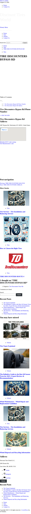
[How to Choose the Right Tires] (16, 242)
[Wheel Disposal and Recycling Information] (16, 446)
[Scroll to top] (0, 513)
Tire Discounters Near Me (16, 286)
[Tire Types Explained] (16, 339)
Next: (11, 185)
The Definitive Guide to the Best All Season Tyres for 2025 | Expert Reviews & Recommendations (17, 305)
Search (2, 292)
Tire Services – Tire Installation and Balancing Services (12, 213)
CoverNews (25, 510)
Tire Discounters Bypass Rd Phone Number (15, 104)
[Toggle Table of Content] (1, 101)
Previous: (12, 183)
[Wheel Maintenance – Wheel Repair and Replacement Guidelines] (16, 395)
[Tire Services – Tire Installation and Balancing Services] (16, 205)
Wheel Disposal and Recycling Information (15, 314)
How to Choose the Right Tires (11, 248)
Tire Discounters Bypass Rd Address (13, 105)
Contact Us (6, 7)
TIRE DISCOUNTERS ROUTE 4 (12, 276)
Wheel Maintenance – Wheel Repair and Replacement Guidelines (14, 308)
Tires (4, 35)
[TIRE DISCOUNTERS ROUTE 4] (16, 270)
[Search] (0, 41)
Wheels (5, 36)
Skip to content (4, 0)
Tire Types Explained (9, 302)
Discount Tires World (6, 30)
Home (5, 5)
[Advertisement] (15, 79)
